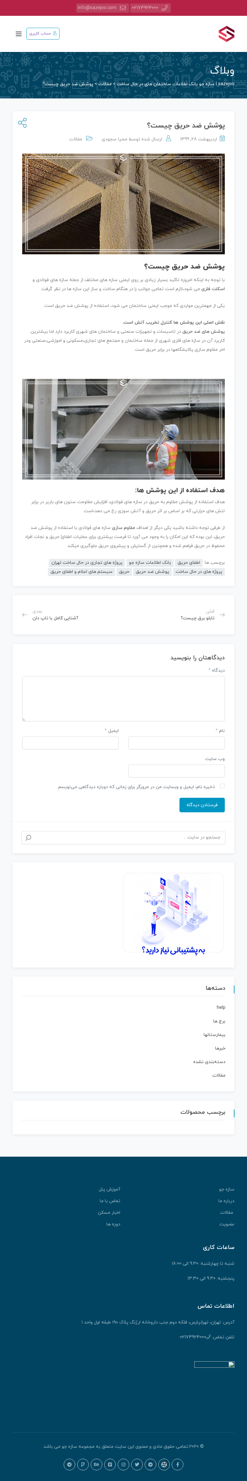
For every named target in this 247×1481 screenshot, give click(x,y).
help (221, 1008)
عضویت (226, 1224)
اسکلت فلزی (212, 289)
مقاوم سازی (124, 528)
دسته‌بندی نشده (209, 1062)
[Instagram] (123, 1464)
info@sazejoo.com (97, 8)
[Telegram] (150, 1464)
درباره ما (226, 1201)
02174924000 (145, 8)
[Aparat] (164, 1464)
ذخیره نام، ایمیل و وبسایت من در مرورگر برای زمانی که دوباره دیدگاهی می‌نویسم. (136, 787)
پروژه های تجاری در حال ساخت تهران (87, 563)
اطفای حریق (189, 563)
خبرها (220, 1048)
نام (220, 731)
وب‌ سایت (215, 759)
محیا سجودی (114, 139)
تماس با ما (110, 1201)
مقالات (75, 139)
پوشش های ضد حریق (203, 332)
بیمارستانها (214, 1035)
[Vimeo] (110, 1464)
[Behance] (96, 1464)
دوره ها (113, 1224)
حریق (124, 572)
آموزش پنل (109, 1189)
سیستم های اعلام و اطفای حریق (81, 572)
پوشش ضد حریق (152, 572)
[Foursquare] (83, 1464)
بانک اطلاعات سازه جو (150, 563)
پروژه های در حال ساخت (199, 572)
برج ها (219, 1021)
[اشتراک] (21, 123)
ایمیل (112, 731)
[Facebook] (177, 1464)
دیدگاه (216, 670)
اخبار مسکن (109, 1213)
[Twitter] (137, 1464)
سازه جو (226, 1189)
